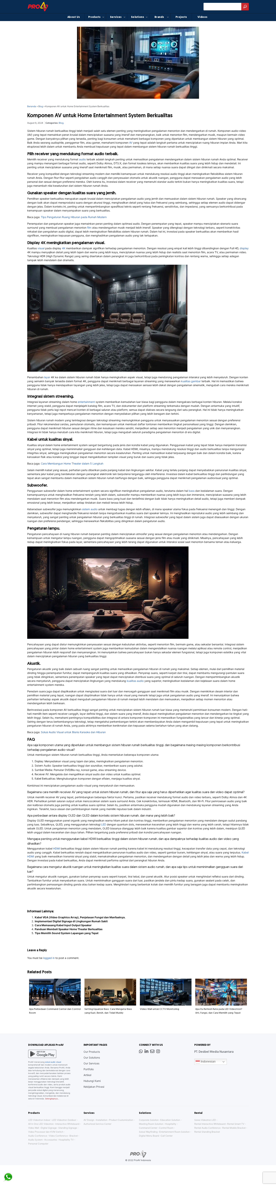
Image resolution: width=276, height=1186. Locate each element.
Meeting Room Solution (151, 1123)
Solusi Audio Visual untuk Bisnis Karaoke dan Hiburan (73, 732)
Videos (202, 17)
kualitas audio (135, 680)
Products (94, 17)
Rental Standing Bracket (207, 1131)
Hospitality (170, 1123)
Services (116, 17)
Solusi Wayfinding (148, 1131)
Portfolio (89, 1069)
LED (103, 824)
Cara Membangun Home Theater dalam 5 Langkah (72, 463)
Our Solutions (92, 1057)
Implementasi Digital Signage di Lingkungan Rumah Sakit (71, 921)
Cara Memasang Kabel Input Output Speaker (63, 925)
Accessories (50, 1139)
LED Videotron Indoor (39, 1120)
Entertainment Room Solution (174, 1131)
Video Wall (33, 1127)
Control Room (166, 1127)
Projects (181, 17)
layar (47, 377)
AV (130, 142)
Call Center (167, 1135)
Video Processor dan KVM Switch (45, 1131)
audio (82, 159)
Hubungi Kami (92, 1080)
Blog (40, 106)
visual (41, 248)
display (244, 248)
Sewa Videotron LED (205, 1120)
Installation (101, 1120)
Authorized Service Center (97, 1123)
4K (63, 248)
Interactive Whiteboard (67, 1123)
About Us (73, 17)
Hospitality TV (66, 1139)
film (89, 227)
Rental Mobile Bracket (234, 1127)
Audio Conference (37, 1135)
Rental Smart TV (235, 1123)
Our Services (91, 1063)
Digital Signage (49, 1127)
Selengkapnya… (52, 1098)
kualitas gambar (191, 381)
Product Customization (121, 1120)
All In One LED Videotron (41, 1123)
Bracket (73, 1135)
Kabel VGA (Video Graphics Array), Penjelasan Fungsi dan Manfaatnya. (80, 917)
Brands (159, 17)
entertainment (86, 401)
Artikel (87, 1075)
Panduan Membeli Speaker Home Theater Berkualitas (69, 929)
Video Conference (58, 1135)
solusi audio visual (53, 1062)
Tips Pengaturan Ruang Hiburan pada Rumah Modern (74, 217)
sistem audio (89, 509)
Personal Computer (38, 1143)
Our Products (92, 1051)
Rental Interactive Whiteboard (209, 1123)
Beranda (31, 106)
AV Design (89, 1120)
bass (192, 490)
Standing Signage (67, 1127)
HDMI (56, 848)
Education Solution (170, 1120)
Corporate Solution (149, 1120)
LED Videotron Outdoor (64, 1120)
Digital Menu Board (149, 1135)
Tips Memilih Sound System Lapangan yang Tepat (66, 933)
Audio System (35, 1139)
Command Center (148, 1127)
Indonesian (208, 1061)
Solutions (137, 17)
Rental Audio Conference (207, 1127)
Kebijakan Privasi (94, 1086)
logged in (49, 957)
